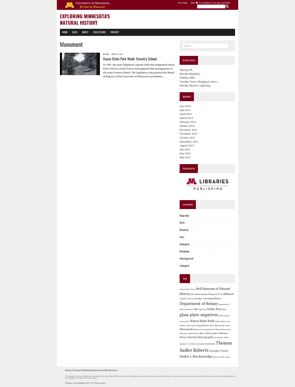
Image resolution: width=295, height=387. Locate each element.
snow (226, 337)
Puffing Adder (187, 77)
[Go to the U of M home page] (87, 5)
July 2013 (185, 149)
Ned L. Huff (205, 333)
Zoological (184, 266)
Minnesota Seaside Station (189, 333)
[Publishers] (207, 184)
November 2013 (188, 133)
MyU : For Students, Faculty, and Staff (210, 3)
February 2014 (188, 122)
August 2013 (187, 145)
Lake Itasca (220, 321)
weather (222, 357)
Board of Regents (209, 294)
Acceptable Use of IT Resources (89, 383)
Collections (99, 32)
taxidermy (210, 343)
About (85, 32)
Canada (183, 298)
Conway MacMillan (195, 298)
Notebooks (184, 251)
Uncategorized (186, 258)
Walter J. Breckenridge (196, 356)
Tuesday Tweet (218, 351)
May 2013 (185, 157)
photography (205, 337)
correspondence (212, 298)
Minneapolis (186, 329)
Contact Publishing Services (88, 370)
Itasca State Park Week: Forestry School (130, 58)
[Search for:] (205, 45)
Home (65, 32)
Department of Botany (199, 303)
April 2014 (185, 114)
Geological (184, 244)
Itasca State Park (202, 321)
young (227, 357)
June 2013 (185, 153)
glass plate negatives (199, 314)
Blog (74, 32)
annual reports (185, 289)
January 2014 (187, 125)
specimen (183, 344)
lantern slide (190, 326)
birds (197, 294)
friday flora (214, 309)
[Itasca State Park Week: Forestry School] (80, 73)
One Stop (182, 3)
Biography (184, 215)
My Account (111, 370)
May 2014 (185, 110)
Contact (114, 32)
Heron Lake (184, 321)
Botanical (184, 230)
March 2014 (186, 118)
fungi (224, 309)
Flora (106, 54)
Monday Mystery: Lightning (195, 85)
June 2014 (185, 106)
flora (204, 309)
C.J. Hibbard (226, 294)
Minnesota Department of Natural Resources (212, 329)
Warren (215, 357)
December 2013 (188, 129)
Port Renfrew (218, 337)
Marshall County (224, 326)
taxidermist (200, 344)
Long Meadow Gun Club (207, 325)
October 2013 (187, 137)
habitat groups (223, 315)
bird (192, 294)
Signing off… (187, 69)
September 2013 (189, 141)
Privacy (68, 383)
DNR (195, 309)
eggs (200, 309)
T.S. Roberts (191, 344)
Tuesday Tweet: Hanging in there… (199, 81)
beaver (193, 289)
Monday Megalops (190, 73)
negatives (214, 333)
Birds (182, 222)
